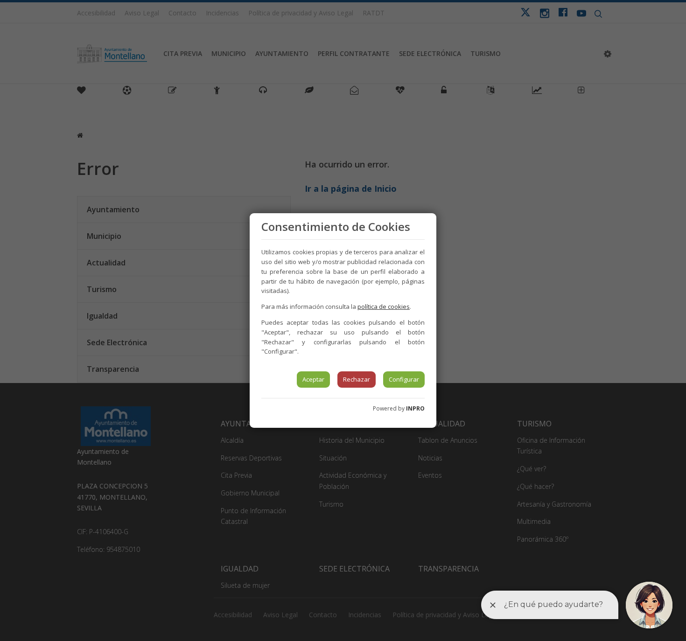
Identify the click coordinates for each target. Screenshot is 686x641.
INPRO (415, 408)
